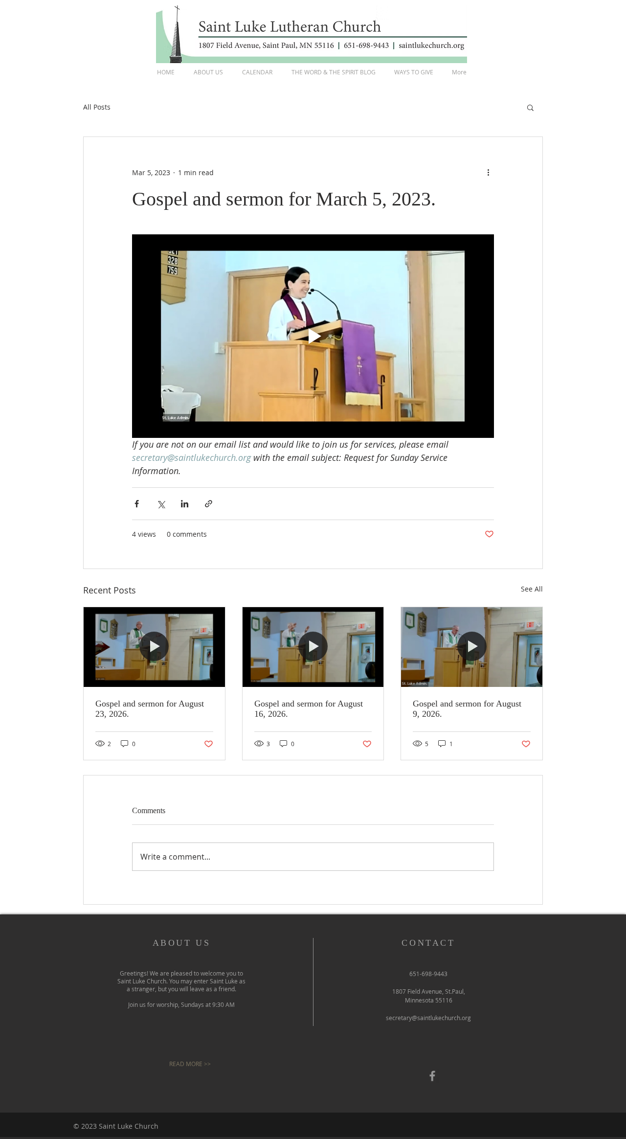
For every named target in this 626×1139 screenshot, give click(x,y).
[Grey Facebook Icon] (432, 1076)
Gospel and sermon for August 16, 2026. (308, 709)
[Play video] (313, 336)
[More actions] (488, 172)
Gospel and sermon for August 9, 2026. (467, 709)
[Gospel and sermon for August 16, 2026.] (313, 646)
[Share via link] (208, 503)
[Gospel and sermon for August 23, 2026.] (154, 646)
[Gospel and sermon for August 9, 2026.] (471, 646)
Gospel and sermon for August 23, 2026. (149, 709)
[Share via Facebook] (136, 503)
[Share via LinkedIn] (184, 503)
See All (532, 588)
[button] (530, 107)
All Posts (97, 107)
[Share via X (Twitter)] (160, 503)
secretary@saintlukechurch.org (428, 1018)
